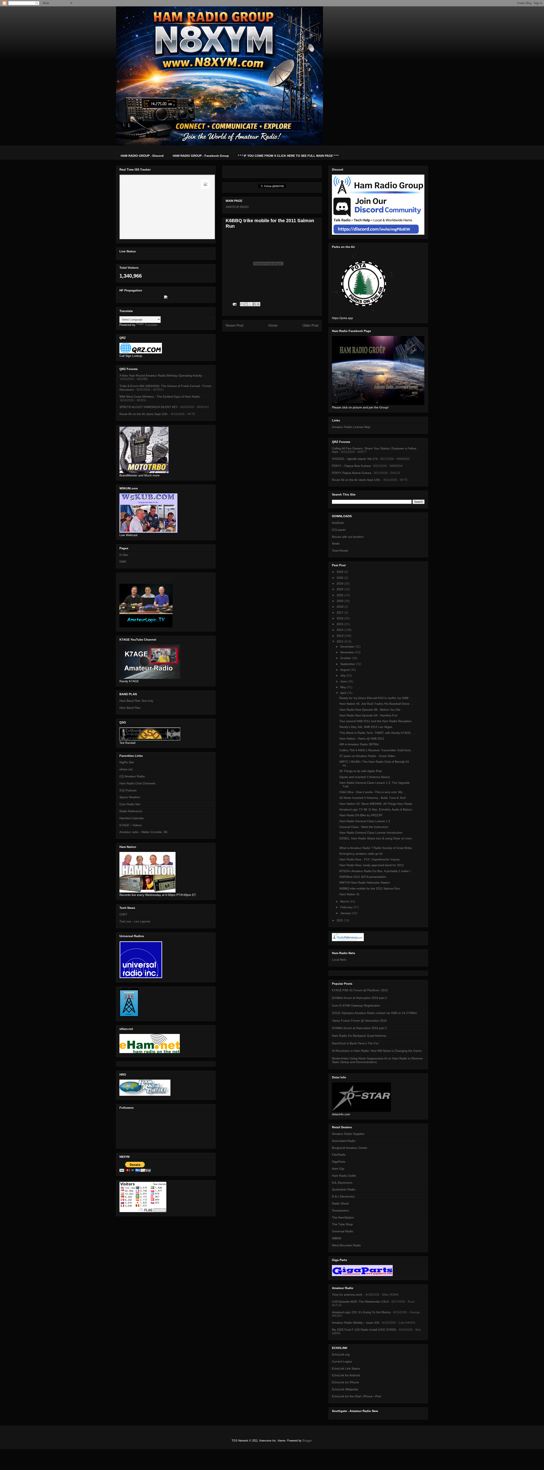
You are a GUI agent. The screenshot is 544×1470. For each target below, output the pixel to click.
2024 (340, 583)
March (345, 901)
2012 (340, 641)
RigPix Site (126, 762)
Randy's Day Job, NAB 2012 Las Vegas (365, 727)
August (345, 669)
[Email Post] (234, 304)
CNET (123, 914)
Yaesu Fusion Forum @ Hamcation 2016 (359, 1020)
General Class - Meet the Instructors (363, 827)
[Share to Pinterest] (258, 304)
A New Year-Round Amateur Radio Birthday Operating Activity (160, 375)
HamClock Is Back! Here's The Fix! (355, 1043)
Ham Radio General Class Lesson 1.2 (364, 821)
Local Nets (339, 959)
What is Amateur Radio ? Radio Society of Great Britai (375, 848)
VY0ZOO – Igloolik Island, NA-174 (355, 458)
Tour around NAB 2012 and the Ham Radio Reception (375, 721)
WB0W (336, 1238)
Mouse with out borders (348, 536)
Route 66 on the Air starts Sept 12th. (143, 414)
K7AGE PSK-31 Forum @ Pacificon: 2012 (360, 990)
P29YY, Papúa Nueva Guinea (351, 472)
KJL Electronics (342, 1182)
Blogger (307, 1440)
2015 (340, 624)
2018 (340, 606)
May (343, 687)
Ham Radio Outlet (344, 1175)
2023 (340, 589)
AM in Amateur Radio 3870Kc (359, 744)
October (346, 658)
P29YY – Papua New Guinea (351, 465)
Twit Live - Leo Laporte (134, 921)
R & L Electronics (343, 1196)
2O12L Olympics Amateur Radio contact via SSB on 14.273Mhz (374, 1013)
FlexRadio (339, 1154)
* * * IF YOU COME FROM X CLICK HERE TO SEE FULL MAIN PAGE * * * (288, 155)
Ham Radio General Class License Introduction (370, 832)
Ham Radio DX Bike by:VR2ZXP (360, 815)
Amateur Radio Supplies (348, 1133)
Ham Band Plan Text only (136, 700)
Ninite (336, 543)
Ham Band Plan (129, 707)
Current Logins (342, 1361)
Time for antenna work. (347, 1294)
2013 (340, 635)
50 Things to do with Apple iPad (360, 771)
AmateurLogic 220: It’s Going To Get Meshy (361, 1312)
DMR (122, 561)
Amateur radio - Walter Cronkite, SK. (143, 832)
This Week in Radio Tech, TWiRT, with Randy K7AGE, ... (377, 732)
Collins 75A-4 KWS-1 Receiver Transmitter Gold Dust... (376, 750)
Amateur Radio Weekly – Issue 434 (355, 1322)
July (343, 675)
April (343, 693)
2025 (340, 577)
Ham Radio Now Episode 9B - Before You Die (369, 709)
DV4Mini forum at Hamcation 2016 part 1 (359, 1028)
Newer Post (234, 325)
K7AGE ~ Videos (130, 825)
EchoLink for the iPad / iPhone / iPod (356, 1396)
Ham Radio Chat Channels (137, 783)
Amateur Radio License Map (351, 427)
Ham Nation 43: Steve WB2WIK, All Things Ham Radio (375, 803)
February (346, 907)
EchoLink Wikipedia (345, 1389)
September (348, 664)
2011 (340, 920)
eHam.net (126, 769)
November (347, 652)
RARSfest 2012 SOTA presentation (362, 876)
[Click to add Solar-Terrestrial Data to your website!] (165, 297)
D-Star (123, 554)
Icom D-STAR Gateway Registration (356, 1005)
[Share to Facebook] (254, 304)
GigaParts (338, 1161)
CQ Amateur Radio (132, 776)
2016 (340, 618)
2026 (340, 571)
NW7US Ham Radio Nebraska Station (364, 882)
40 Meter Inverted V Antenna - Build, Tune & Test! (372, 797)
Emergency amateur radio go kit (360, 853)
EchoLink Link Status (346, 1368)
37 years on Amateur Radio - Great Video (367, 756)
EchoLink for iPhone (345, 1382)
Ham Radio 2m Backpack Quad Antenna (359, 1035)
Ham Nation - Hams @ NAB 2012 (361, 738)
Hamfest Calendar (131, 818)
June (344, 681)
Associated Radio (343, 1140)
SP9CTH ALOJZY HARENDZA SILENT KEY (148, 407)
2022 (340, 595)
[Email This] (242, 304)
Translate (151, 324)
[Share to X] (250, 304)
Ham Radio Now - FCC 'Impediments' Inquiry (369, 859)
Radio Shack (340, 1203)
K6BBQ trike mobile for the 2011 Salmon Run (369, 888)
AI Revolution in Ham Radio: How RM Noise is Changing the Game (377, 1050)
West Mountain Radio (346, 1245)
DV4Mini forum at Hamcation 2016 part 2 (359, 998)
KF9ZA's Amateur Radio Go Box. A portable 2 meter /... (376, 871)
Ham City (338, 1168)
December (347, 646)
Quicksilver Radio (343, 1189)
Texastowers (340, 1210)
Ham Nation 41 (349, 894)
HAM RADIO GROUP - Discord (142, 155)
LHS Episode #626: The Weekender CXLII (360, 1301)
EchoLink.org (341, 1354)
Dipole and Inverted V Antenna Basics (364, 777)
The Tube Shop (342, 1224)
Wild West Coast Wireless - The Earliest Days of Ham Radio (159, 396)
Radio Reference (130, 811)
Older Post (310, 325)
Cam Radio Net (129, 804)
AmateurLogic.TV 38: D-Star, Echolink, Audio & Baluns (375, 809)
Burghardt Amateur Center (349, 1147)
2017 (340, 612)
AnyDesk (338, 522)
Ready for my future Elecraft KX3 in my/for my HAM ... (375, 698)
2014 (340, 629)
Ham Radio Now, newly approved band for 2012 (371, 865)
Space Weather (129, 797)
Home (273, 325)
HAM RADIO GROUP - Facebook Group (201, 155)
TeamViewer (340, 550)
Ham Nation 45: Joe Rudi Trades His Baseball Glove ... (376, 703)
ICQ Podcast (127, 790)
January (346, 913)
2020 (340, 601)
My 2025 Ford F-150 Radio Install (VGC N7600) (364, 1329)
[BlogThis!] (246, 304)
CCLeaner (339, 529)
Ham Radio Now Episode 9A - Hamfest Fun (368, 715)
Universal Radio (342, 1231)
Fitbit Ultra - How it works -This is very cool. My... (372, 792)
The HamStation (343, 1217)
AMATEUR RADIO (237, 207)
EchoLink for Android (346, 1375)
